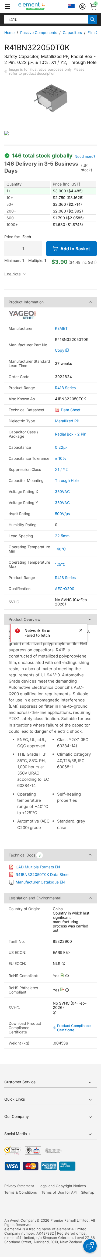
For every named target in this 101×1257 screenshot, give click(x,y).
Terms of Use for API (58, 1192)
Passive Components (38, 32)
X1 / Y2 (61, 469)
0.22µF (61, 447)
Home (9, 32)
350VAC (62, 491)
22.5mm (62, 535)
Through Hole (67, 480)
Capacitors (72, 32)
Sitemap (87, 1192)
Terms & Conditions (20, 1192)
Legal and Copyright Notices (62, 1186)
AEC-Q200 (64, 588)
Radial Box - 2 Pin (70, 434)
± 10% (60, 458)
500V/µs (62, 513)
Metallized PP (67, 421)
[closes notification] (80, 630)
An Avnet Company (20, 1220)
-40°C (60, 549)
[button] (7, 6)
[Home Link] (41, 6)
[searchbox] (46, 19)
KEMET (61, 328)
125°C (60, 564)
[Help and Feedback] (90, 1246)
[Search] (92, 19)
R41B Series (65, 388)
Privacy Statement (19, 1186)
